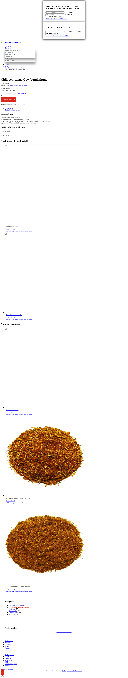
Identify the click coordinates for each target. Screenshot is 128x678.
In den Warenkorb (8, 99)
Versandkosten (13, 85)
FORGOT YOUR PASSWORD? (56, 19)
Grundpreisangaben (22, 85)
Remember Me (53, 17)
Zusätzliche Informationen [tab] (13, 110)
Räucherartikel (13, 611)
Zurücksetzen (21, 94)
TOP (2, 673)
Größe (2, 94)
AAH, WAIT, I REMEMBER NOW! (57, 36)
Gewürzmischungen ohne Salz (18, 607)
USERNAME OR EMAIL (73, 32)
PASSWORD (68, 14)
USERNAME (68, 12)
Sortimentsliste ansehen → (64, 632)
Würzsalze (12, 614)
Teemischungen (13, 612)
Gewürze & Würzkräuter (16, 605)
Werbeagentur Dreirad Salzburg (72, 671)
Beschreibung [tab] (9, 108)
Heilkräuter (12, 609)
